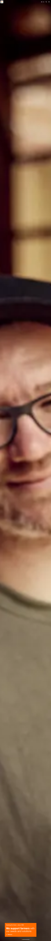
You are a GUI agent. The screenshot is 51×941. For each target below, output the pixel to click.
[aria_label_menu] (49, 2)
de (43, 1)
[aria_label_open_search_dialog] (46, 2)
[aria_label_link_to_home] (1, 1)
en (41, 1)
